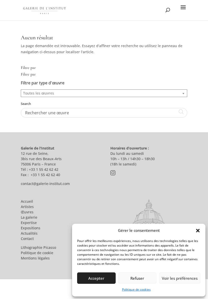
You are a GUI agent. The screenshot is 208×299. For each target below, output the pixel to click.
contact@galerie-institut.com (45, 183)
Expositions (30, 228)
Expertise (29, 222)
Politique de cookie (37, 252)
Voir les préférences (180, 278)
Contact (27, 238)
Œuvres (27, 212)
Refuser (137, 278)
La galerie (29, 217)
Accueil (27, 201)
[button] (197, 230)
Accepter (96, 278)
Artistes (27, 206)
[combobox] (104, 93)
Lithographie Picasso (38, 247)
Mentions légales (35, 258)
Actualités (29, 233)
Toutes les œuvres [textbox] (38, 93)
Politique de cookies (136, 289)
